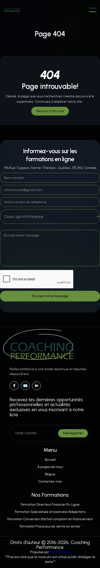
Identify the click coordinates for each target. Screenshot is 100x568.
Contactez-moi (50, 481)
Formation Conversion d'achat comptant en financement (50, 519)
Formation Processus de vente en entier (50, 526)
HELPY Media (60, 552)
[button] (92, 10)
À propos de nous (50, 467)
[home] (12, 10)
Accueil (50, 460)
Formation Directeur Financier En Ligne (50, 504)
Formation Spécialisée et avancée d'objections (50, 512)
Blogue (50, 474)
